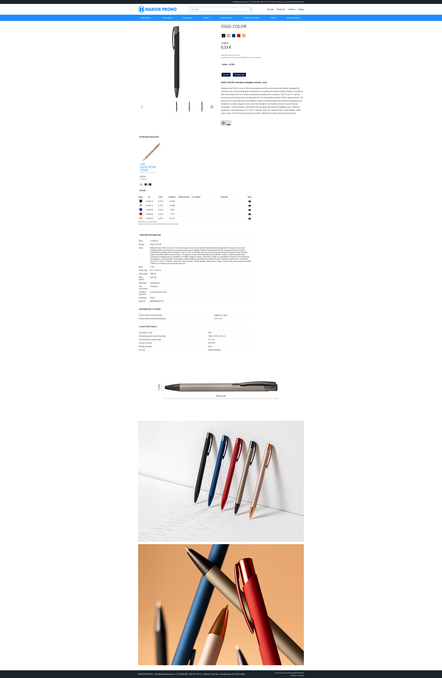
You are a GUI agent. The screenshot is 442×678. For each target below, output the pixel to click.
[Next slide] (212, 107)
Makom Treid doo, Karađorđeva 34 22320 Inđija (287, 2)
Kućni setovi (146, 18)
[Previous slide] (142, 107)
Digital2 (301, 675)
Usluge (301, 9)
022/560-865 (255, 2)
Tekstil (273, 18)
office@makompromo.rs (241, 2)
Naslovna (281, 9)
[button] (176, 107)
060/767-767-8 (265, 2)
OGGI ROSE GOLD (148, 168)
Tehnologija (167, 18)
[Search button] (250, 9)
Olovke (206, 18)
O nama (291, 9)
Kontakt (270, 9)
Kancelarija (187, 18)
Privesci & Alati (226, 18)
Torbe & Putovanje (251, 18)
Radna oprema (293, 18)
